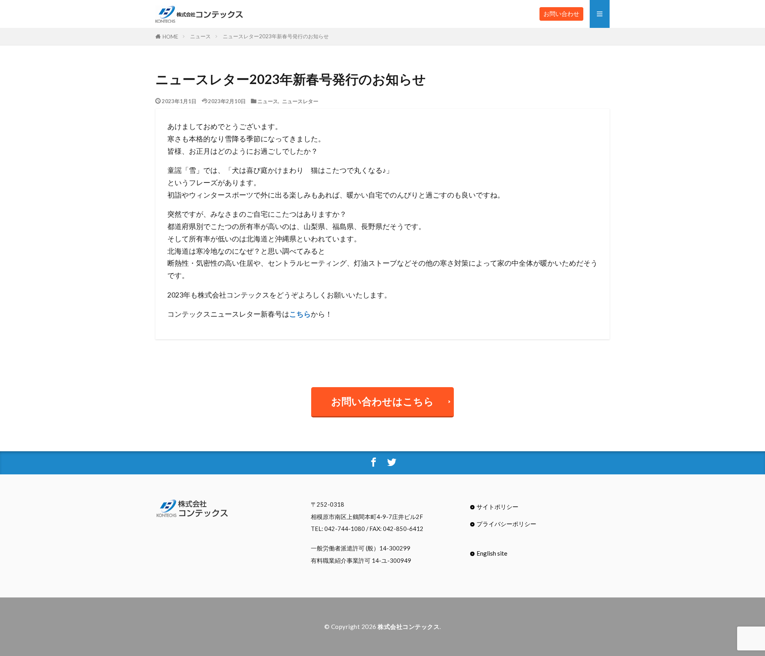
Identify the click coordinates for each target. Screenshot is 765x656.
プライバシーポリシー (506, 523)
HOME (170, 36)
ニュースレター (300, 101)
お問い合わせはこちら (382, 401)
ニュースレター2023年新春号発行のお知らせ (276, 36)
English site (492, 553)
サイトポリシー (497, 506)
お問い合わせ (561, 13)
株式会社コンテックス (408, 626)
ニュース (200, 36)
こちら (300, 314)
